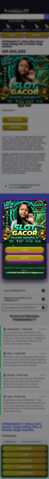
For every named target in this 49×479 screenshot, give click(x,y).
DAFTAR (24, 258)
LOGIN (24, 250)
